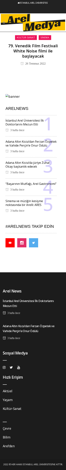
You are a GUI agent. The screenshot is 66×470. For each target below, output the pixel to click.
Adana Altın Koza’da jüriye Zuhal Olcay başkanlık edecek (28, 165)
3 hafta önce (17, 130)
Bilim (6, 437)
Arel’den (8, 446)
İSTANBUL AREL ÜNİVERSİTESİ (34, 2)
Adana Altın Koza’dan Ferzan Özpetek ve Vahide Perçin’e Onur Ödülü (31, 143)
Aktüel (7, 391)
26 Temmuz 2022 (35, 63)
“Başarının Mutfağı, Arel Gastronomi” (31, 184)
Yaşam (7, 400)
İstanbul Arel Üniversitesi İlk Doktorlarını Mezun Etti (25, 122)
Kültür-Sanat (12, 408)
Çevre (7, 428)
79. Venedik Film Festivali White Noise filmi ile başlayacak (33, 51)
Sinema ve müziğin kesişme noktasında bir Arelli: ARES (24, 203)
